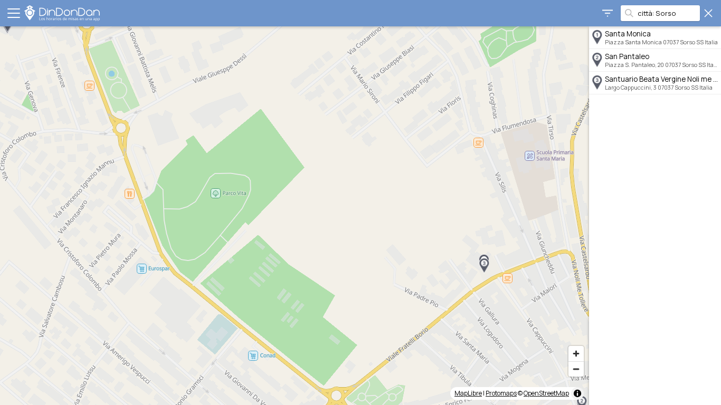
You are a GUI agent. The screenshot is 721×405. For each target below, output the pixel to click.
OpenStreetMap (546, 393)
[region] (294, 215)
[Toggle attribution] (577, 393)
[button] (484, 266)
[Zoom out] (576, 369)
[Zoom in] (576, 353)
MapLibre (468, 393)
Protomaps (501, 393)
